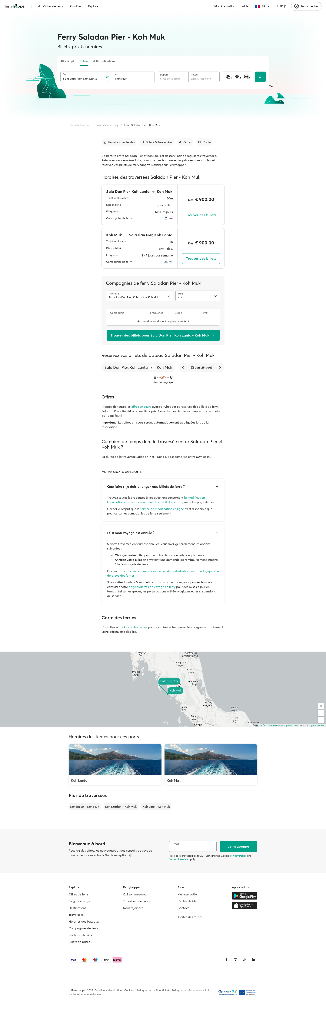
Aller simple (67, 61)
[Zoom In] (321, 713)
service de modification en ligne (162, 509)
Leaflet (262, 725)
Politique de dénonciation (186, 990)
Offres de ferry (53, 6)
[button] (152, 367)
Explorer (94, 6)
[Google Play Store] (244, 896)
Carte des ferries (135, 627)
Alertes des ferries (190, 917)
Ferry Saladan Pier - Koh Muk (142, 125)
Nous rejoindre (133, 908)
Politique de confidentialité (152, 990)
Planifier (75, 6)
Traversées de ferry (106, 125)
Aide (245, 6)
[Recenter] (321, 706)
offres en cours (141, 406)
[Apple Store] (244, 905)
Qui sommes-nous (135, 894)
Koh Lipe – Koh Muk (156, 806)
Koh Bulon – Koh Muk (84, 806)
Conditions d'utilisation (108, 990)
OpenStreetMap (317, 725)
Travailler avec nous (137, 901)
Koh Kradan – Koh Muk (121, 806)
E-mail (175, 844)
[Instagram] (235, 960)
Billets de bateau (79, 125)
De (64, 74)
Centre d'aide (187, 901)
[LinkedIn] (253, 960)
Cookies (129, 990)
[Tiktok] (244, 960)
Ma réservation (224, 6)
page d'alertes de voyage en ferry (152, 587)
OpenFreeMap (275, 725)
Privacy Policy (238, 855)
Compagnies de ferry (83, 928)
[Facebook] (226, 960)
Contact (183, 908)
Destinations (77, 908)
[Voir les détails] (130, 855)
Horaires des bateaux (84, 921)
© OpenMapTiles (290, 725)
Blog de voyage (79, 901)
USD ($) (282, 6)
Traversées (76, 915)
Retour (84, 61)
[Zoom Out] (321, 720)
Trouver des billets (201, 215)
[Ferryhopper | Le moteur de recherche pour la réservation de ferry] (15, 6)
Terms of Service (178, 859)
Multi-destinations (103, 61)
